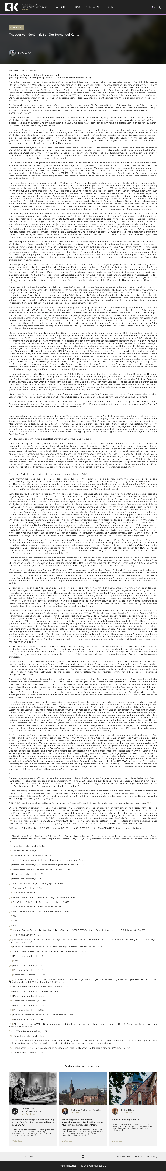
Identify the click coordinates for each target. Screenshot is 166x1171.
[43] (11, 1048)
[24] (11, 951)
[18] (10, 921)
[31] (10, 986)
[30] (11, 979)
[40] (11, 1031)
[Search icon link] (159, 8)
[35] (11, 1005)
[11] (10, 888)
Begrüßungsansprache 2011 (126, 1119)
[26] (11, 961)
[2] (10, 846)
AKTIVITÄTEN (92, 7)
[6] (10, 864)
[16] (10, 911)
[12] (10, 893)
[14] (11, 902)
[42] (11, 1040)
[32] (11, 991)
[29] (11, 975)
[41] (11, 1036)
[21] (10, 935)
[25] (11, 956)
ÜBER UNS (108, 7)
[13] (10, 897)
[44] (11, 1052)
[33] (11, 996)
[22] (11, 939)
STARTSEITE (60, 7)
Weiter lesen (17, 1141)
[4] (10, 855)
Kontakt (29, 1156)
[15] (10, 907)
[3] (10, 850)
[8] (10, 874)
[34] (11, 1000)
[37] (11, 1014)
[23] (11, 946)
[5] (10, 860)
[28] (11, 970)
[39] (11, 1024)
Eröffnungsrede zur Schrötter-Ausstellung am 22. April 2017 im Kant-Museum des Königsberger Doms (82, 1122)
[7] (10, 869)
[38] (11, 1019)
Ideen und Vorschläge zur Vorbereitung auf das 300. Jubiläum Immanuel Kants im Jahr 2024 (33, 1122)
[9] (10, 879)
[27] (11, 965)
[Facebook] (83, 1156)
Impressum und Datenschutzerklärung (137, 1156)
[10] (11, 883)
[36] (11, 1010)
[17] (10, 916)
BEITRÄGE (76, 7)
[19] (10, 925)
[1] (10, 836)
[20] (11, 930)
